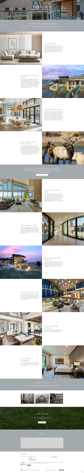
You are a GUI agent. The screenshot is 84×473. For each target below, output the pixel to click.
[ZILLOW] (63, 470)
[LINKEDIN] (61, 470)
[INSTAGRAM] (59, 470)
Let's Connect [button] (42, 422)
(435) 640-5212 (54, 457)
